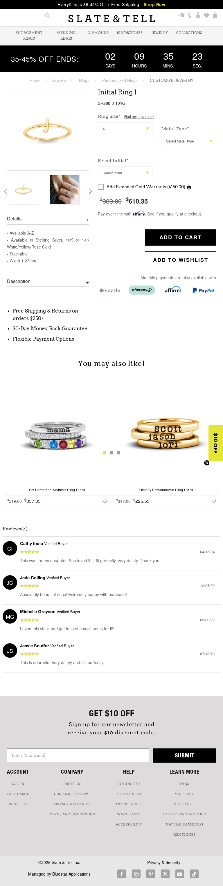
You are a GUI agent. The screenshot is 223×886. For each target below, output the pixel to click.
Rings (84, 80)
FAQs (184, 783)
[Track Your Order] (181, 16)
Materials (184, 794)
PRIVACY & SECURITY (72, 804)
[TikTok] (194, 873)
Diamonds (98, 33)
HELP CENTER (129, 794)
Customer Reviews (72, 794)
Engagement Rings (28, 36)
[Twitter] (165, 873)
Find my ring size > (139, 117)
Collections (189, 33)
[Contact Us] (189, 16)
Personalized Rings (120, 80)
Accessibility (129, 824)
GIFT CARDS (18, 794)
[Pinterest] (150, 873)
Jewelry (159, 33)
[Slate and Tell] (111, 18)
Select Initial (113, 160)
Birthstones (130, 33)
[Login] (198, 16)
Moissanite (184, 804)
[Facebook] (121, 873)
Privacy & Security (163, 862)
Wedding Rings (66, 36)
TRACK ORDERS (129, 804)
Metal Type (175, 128)
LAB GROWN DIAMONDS (184, 814)
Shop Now (155, 4)
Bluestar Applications (71, 874)
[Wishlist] (206, 16)
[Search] (47, 15)
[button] (215, 443)
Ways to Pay (129, 814)
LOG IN (18, 783)
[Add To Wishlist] (105, 501)
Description (18, 281)
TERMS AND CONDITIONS (72, 814)
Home (35, 80)
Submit (185, 755)
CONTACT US (129, 783)
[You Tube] (179, 873)
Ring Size (126, 116)
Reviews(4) (15, 528)
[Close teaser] (207, 463)
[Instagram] (136, 873)
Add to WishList (180, 260)
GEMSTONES (184, 834)
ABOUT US (72, 783)
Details (14, 218)
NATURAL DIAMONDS (184, 824)
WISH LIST (18, 804)
